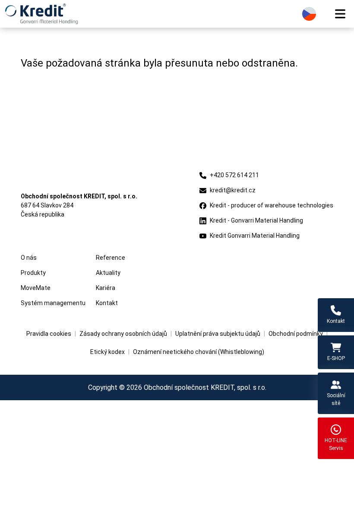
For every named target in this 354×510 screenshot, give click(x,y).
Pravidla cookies (48, 333)
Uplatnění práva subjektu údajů (217, 333)
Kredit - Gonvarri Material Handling (256, 220)
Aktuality (108, 272)
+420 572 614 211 (234, 175)
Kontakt (107, 303)
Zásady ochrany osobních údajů (123, 333)
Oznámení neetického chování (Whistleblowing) (198, 351)
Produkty (33, 272)
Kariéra (105, 287)
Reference (110, 257)
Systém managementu (53, 303)
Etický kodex (107, 351)
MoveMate (36, 287)
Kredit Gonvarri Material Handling (255, 235)
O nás (29, 257)
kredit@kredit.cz (233, 190)
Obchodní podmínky (296, 333)
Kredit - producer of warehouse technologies (271, 205)
